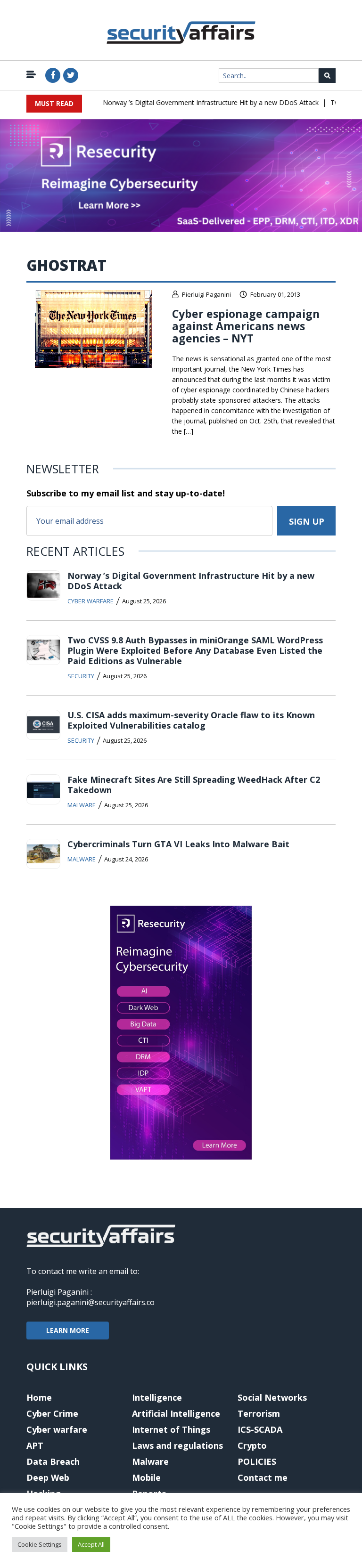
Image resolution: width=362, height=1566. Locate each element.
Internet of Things (171, 1429)
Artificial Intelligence (176, 1413)
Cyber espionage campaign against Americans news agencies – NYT (246, 326)
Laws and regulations (177, 1445)
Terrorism (259, 1413)
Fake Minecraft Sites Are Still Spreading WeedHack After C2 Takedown (193, 784)
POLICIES (257, 1461)
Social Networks (272, 1397)
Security (80, 676)
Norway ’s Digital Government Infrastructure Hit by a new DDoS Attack (201, 102)
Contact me (263, 1477)
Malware (81, 805)
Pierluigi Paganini (206, 294)
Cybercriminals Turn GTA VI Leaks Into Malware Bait (178, 844)
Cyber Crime (52, 1413)
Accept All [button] (91, 1544)
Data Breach (53, 1461)
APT (34, 1445)
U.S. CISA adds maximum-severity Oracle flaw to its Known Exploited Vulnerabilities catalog (191, 720)
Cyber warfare (90, 601)
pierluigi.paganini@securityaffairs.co (90, 1302)
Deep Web (47, 1477)
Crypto (252, 1445)
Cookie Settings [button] (39, 1544)
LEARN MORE (67, 1330)
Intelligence (157, 1397)
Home (39, 1397)
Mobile (146, 1477)
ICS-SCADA (260, 1429)
